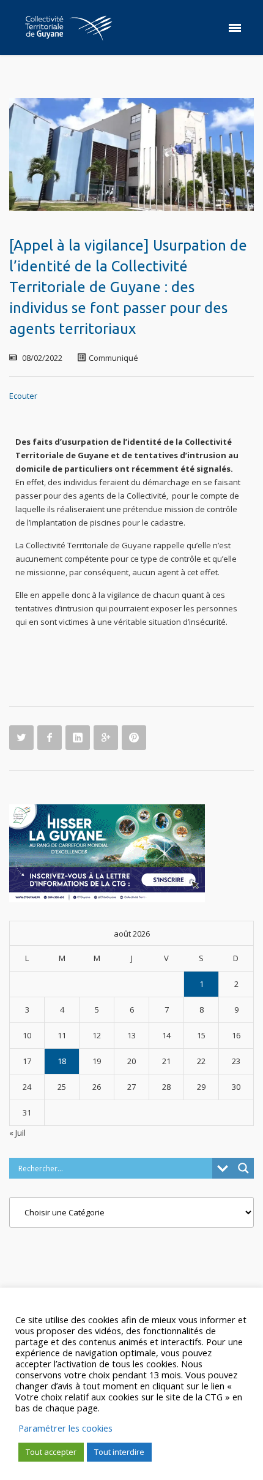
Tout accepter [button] (51, 1451)
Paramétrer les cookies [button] (65, 1428)
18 (61, 1061)
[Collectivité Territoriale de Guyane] (68, 27)
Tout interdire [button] (119, 1451)
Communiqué (113, 357)
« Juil (17, 1132)
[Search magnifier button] (243, 1168)
